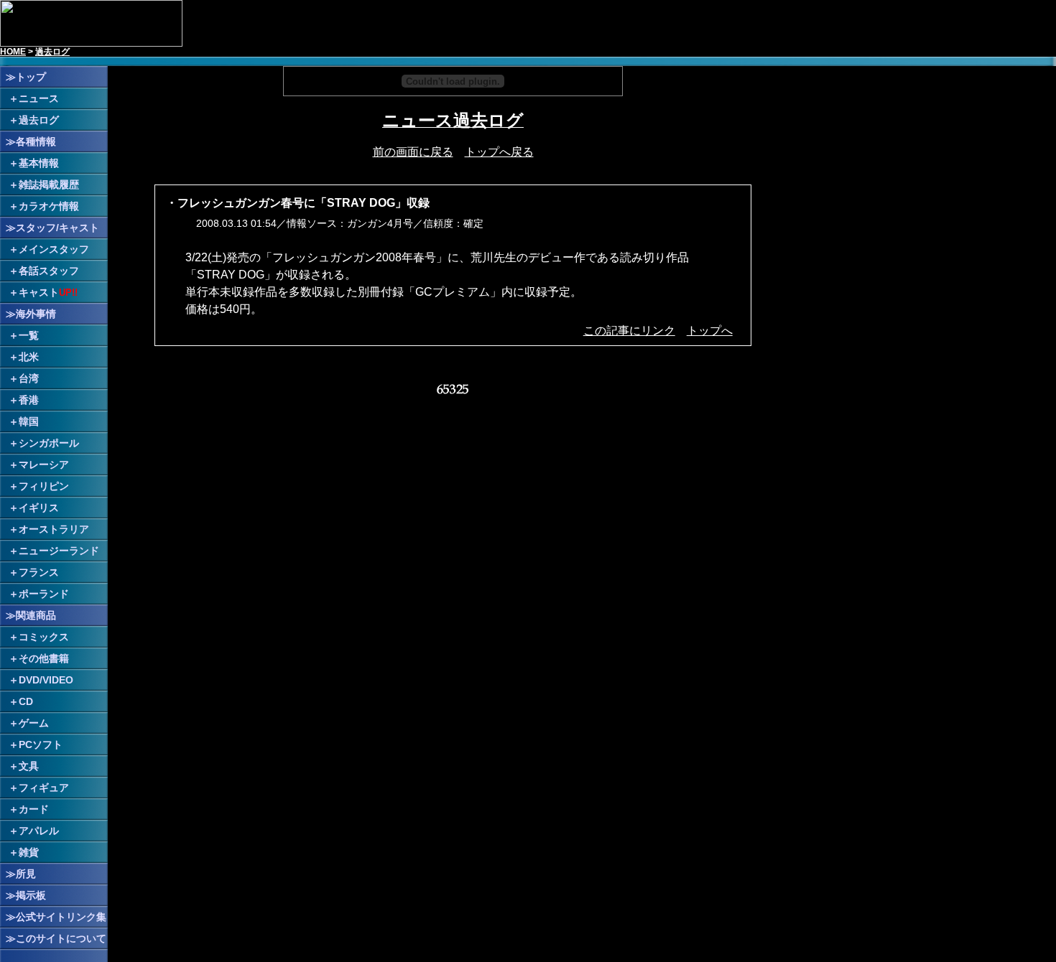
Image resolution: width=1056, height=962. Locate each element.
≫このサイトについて (56, 938)
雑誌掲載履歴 (49, 184)
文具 (29, 766)
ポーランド (44, 593)
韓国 (29, 421)
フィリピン (44, 486)
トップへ (710, 330)
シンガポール (49, 443)
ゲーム (34, 723)
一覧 (29, 335)
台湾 (29, 378)
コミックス (44, 637)
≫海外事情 (31, 313)
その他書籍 (44, 658)
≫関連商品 (31, 615)
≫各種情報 (31, 141)
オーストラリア (54, 529)
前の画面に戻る (413, 152)
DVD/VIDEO (46, 680)
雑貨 (29, 852)
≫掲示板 (26, 895)
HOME (13, 52)
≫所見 (21, 873)
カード (34, 809)
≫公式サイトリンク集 (56, 917)
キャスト (39, 292)
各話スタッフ (49, 270)
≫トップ (26, 77)
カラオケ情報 (49, 206)
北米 (29, 357)
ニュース (39, 98)
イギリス (39, 507)
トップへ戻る (499, 152)
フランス (39, 572)
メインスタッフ (54, 249)
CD (26, 701)
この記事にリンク (629, 330)
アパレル (39, 830)
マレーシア (44, 464)
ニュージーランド (59, 550)
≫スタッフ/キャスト (52, 227)
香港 (29, 400)
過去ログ (52, 52)
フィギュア (44, 787)
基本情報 (39, 163)
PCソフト (40, 744)
